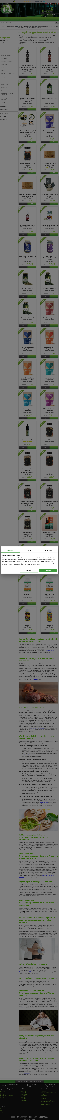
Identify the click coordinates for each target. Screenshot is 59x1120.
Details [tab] (29, 550)
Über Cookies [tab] (48, 550)
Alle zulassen (48, 570)
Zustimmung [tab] (10, 550)
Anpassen (28, 570)
